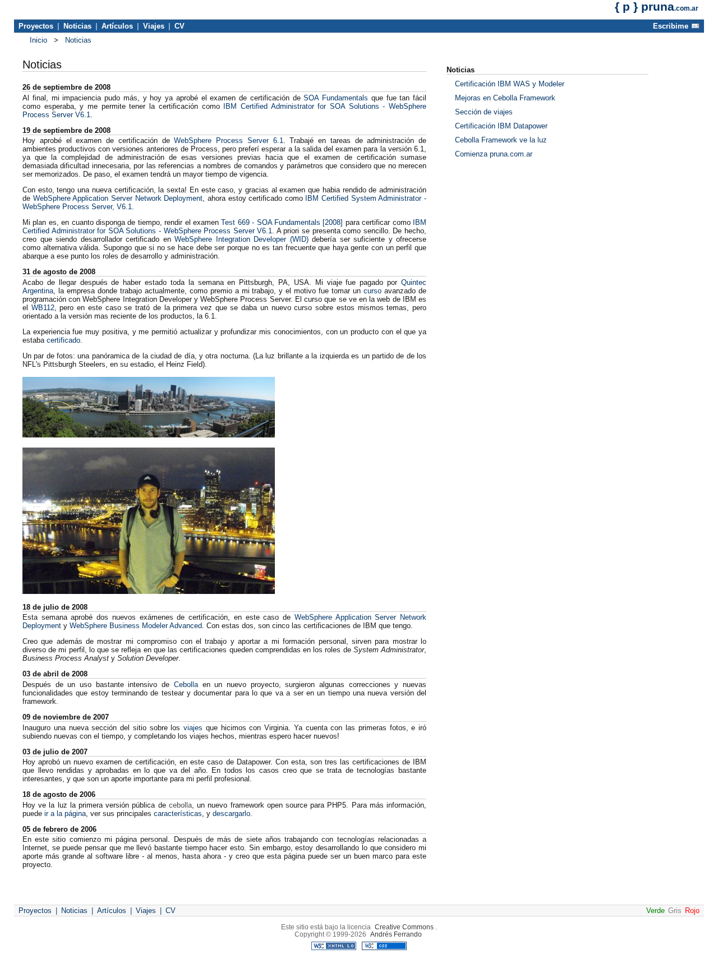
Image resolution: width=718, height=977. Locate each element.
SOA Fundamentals (335, 98)
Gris (675, 910)
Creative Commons (404, 926)
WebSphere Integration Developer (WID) (241, 239)
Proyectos (36, 26)
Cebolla (186, 684)
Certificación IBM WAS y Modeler (509, 84)
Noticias (77, 26)
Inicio (38, 40)
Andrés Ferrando (396, 934)
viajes (192, 727)
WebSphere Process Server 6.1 (228, 140)
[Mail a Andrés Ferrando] (695, 28)
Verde (655, 910)
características (178, 813)
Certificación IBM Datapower (501, 126)
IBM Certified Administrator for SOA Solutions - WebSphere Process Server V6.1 (224, 226)
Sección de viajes (484, 112)
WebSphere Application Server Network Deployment (118, 198)
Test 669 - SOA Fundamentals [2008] (282, 222)
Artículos (117, 26)
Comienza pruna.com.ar (493, 154)
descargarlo (231, 813)
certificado (63, 340)
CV (179, 26)
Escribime (670, 26)
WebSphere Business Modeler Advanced (136, 625)
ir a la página (65, 813)
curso (372, 291)
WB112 (42, 307)
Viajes (153, 26)
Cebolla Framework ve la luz (501, 140)
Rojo (692, 910)
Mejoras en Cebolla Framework (505, 98)
